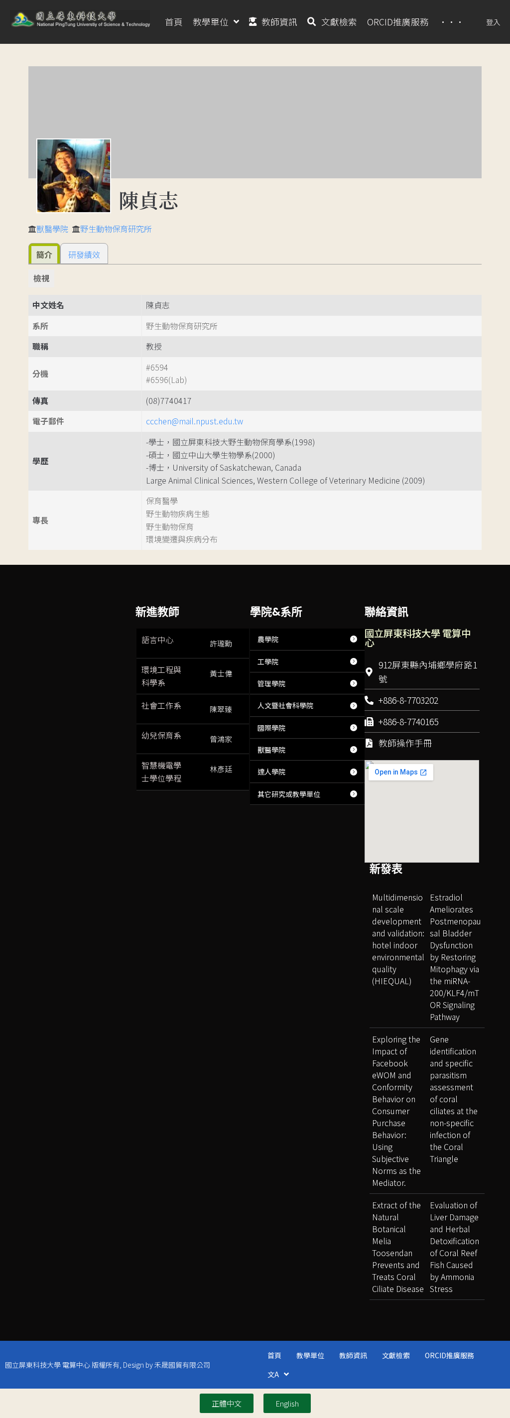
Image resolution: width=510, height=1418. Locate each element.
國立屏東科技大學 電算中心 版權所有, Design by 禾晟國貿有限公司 (107, 1365)
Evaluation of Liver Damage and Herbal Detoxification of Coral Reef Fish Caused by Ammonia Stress (454, 1246)
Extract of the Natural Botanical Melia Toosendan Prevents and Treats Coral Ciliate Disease (398, 1246)
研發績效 (84, 254)
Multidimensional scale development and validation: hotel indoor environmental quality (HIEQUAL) (398, 939)
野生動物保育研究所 (116, 229)
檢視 (41, 278)
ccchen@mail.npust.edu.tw (194, 421)
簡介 (44, 254)
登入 (493, 21)
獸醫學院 (52, 229)
